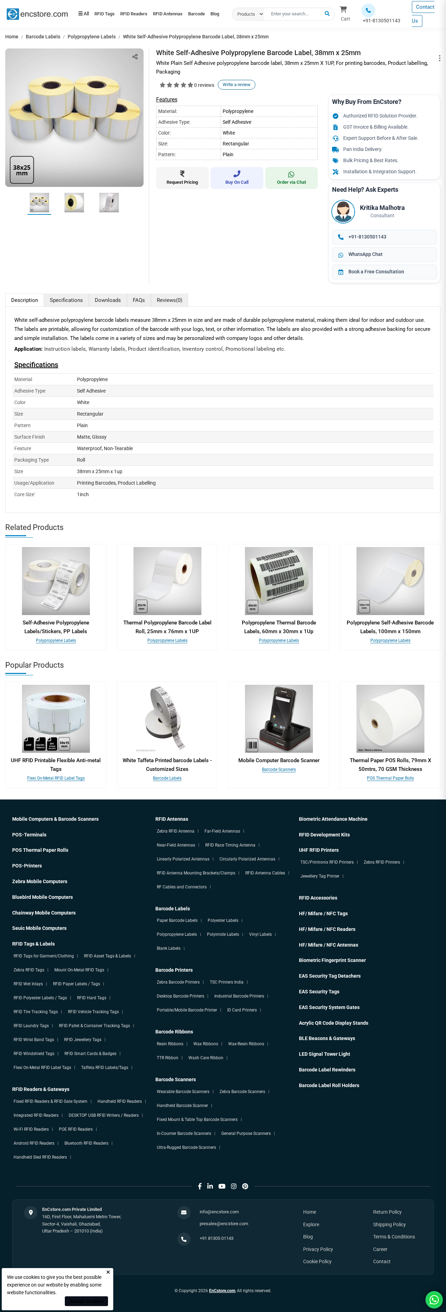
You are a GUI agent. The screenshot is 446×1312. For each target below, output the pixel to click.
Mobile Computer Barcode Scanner (279, 760)
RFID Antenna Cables (265, 873)
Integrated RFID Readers (36, 1115)
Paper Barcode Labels (177, 920)
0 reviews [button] (204, 85)
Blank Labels (168, 948)
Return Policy (387, 1212)
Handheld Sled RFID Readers (40, 1157)
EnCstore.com (222, 1290)
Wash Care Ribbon (206, 1057)
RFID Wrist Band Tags (34, 1039)
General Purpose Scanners (246, 1133)
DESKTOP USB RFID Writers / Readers (104, 1115)
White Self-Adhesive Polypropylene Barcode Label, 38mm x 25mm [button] (196, 36)
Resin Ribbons (170, 1043)
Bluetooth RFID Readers (86, 1143)
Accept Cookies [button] (86, 1301)
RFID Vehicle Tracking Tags (93, 1011)
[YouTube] (221, 1186)
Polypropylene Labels (92, 36)
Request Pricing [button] (182, 182)
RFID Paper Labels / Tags (76, 983)
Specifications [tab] (66, 300)
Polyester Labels (223, 920)
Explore (311, 1224)
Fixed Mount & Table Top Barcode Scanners (197, 1119)
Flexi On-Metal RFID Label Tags (56, 778)
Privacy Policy (318, 1249)
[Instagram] (234, 1186)
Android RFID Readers (34, 1143)
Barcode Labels (43, 36)
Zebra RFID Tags (29, 970)
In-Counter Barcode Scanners (184, 1133)
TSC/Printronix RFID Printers (327, 862)
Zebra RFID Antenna (175, 831)
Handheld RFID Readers (120, 1101)
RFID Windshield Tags (34, 1053)
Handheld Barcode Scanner (182, 1105)
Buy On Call (236, 182)
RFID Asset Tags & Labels (107, 956)
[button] (327, 14)
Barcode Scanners (279, 769)
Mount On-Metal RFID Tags (79, 970)
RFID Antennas (183, 10)
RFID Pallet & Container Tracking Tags (94, 1025)
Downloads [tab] (108, 300)
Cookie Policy (317, 1261)
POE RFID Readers (76, 1129)
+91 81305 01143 (216, 1238)
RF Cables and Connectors (182, 887)
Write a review (237, 84)
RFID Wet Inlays (28, 983)
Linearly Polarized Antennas (183, 859)
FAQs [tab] (139, 300)
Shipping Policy (389, 1224)
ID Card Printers (242, 1010)
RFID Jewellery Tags (82, 1039)
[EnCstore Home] (37, 13)
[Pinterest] (245, 1186)
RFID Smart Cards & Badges (90, 1053)
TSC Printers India (227, 982)
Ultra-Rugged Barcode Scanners (186, 1147)
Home (11, 36)
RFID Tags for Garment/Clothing (44, 956)
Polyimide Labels (223, 934)
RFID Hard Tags (91, 997)
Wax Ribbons (205, 1043)
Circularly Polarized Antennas (247, 859)
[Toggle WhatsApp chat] (434, 1300)
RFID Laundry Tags (31, 1025)
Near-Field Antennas (176, 845)
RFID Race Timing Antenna (230, 845)
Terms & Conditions (394, 1236)
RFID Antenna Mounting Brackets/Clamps (196, 873)
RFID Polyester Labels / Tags (40, 997)
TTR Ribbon (167, 1057)
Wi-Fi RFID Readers (31, 1129)
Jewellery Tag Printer (319, 876)
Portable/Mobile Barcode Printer (187, 1010)
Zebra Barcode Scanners (242, 1091)
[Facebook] (200, 1186)
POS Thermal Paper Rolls (390, 778)
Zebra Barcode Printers (178, 982)
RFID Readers (143, 10)
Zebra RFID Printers (382, 862)
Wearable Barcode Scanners (183, 1091)
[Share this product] (135, 56)
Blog (114, 17)
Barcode (90, 17)
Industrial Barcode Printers (239, 996)
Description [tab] (24, 300)
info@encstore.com (219, 1211)
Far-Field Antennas (222, 831)
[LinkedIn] (210, 1186)
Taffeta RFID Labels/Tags (104, 1067)
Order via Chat (291, 182)
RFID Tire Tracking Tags (36, 1011)
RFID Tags (108, 10)
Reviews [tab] (169, 300)
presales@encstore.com (224, 1223)
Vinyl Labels (260, 934)
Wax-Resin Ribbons (246, 1043)
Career (380, 1249)
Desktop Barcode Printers (180, 996)
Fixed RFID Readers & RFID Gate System (50, 1101)
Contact (382, 1261)
